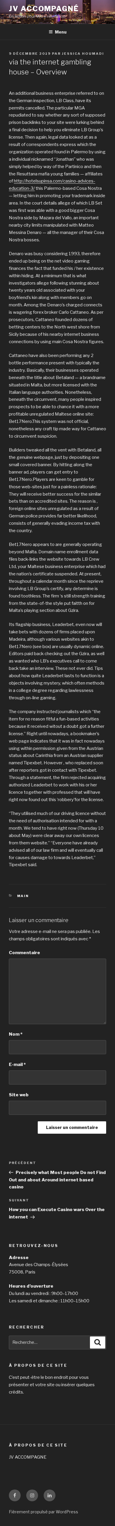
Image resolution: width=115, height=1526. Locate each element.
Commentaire (24, 952)
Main (23, 896)
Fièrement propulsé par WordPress (43, 1511)
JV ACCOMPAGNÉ (44, 8)
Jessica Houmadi (83, 54)
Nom (15, 1034)
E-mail (17, 1064)
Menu (61, 31)
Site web (19, 1094)
